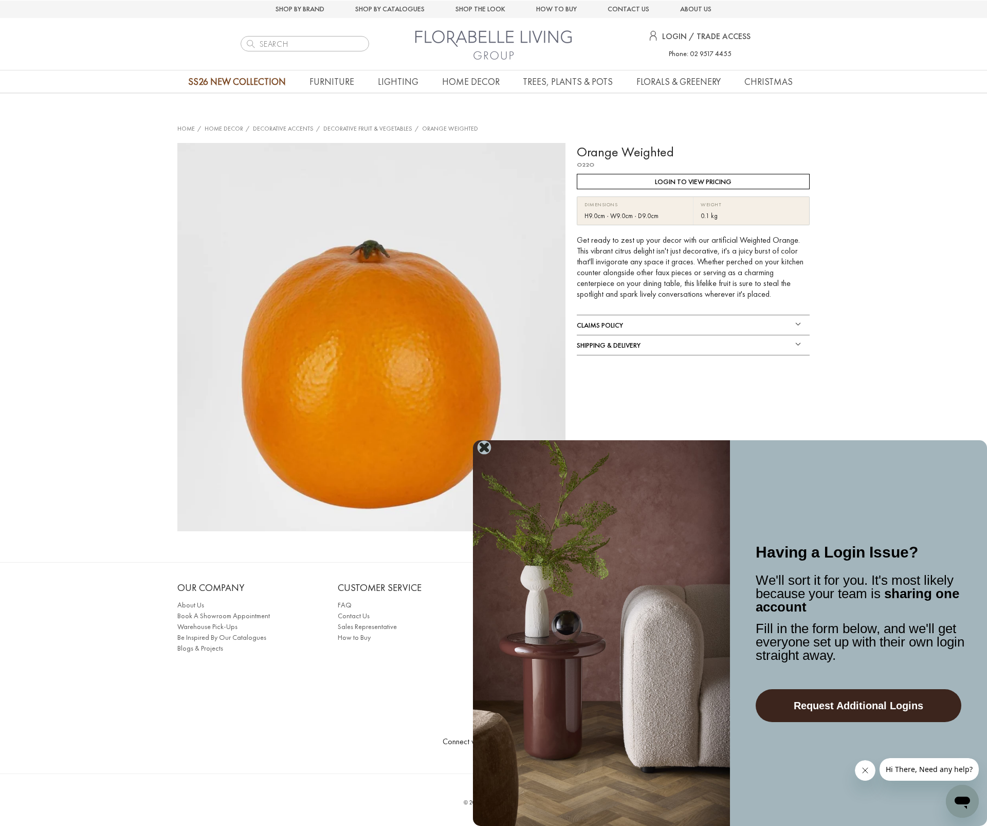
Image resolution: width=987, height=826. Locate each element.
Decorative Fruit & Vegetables (367, 128)
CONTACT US (628, 8)
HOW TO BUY (556, 8)
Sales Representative (367, 626)
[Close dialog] (484, 447)
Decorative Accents (283, 128)
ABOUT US (695, 8)
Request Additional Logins (858, 705)
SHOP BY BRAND (300, 8)
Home (186, 128)
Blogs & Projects (200, 648)
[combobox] (305, 43)
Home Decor (224, 128)
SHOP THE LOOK (480, 8)
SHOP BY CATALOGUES (390, 8)
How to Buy (354, 637)
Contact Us (354, 615)
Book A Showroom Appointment (223, 615)
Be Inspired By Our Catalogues (221, 637)
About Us (190, 604)
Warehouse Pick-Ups (207, 626)
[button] (331, 81)
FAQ (345, 604)
